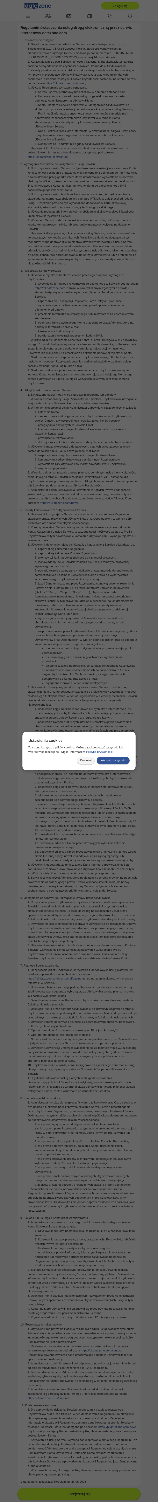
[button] (86, 760)
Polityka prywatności (99, 751)
